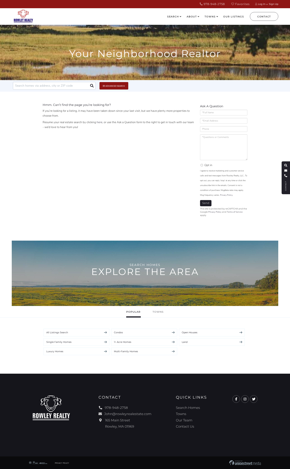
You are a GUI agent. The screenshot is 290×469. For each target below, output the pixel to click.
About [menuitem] (192, 16)
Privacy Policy (226, 195)
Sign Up (273, 4)
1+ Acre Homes (122, 341)
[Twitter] (253, 399)
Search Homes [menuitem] (188, 408)
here (99, 122)
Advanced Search (115, 86)
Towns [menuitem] (210, 16)
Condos (118, 332)
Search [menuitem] (173, 16)
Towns (158, 311)
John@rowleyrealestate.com (127, 414)
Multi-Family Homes (126, 351)
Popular (133, 311)
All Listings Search (57, 332)
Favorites (242, 4)
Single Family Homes (58, 341)
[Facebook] (236, 399)
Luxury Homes (54, 351)
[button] (91, 85)
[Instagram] (245, 399)
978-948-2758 (214, 4)
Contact (264, 16)
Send (205, 203)
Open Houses (189, 332)
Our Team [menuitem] (184, 420)
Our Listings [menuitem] (233, 16)
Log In (261, 4)
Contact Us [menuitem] (185, 426)
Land (184, 341)
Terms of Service (235, 211)
